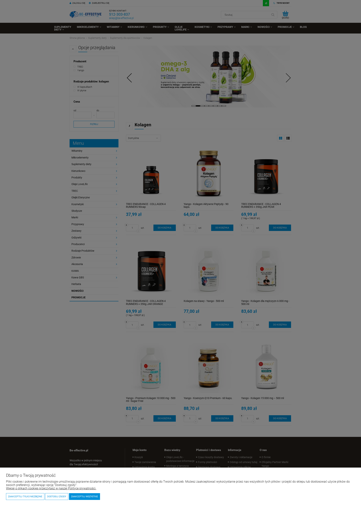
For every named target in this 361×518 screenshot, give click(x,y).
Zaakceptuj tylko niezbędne (25, 496)
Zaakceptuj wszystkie (84, 496)
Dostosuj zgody (56, 496)
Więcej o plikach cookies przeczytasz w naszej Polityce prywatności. (51, 488)
